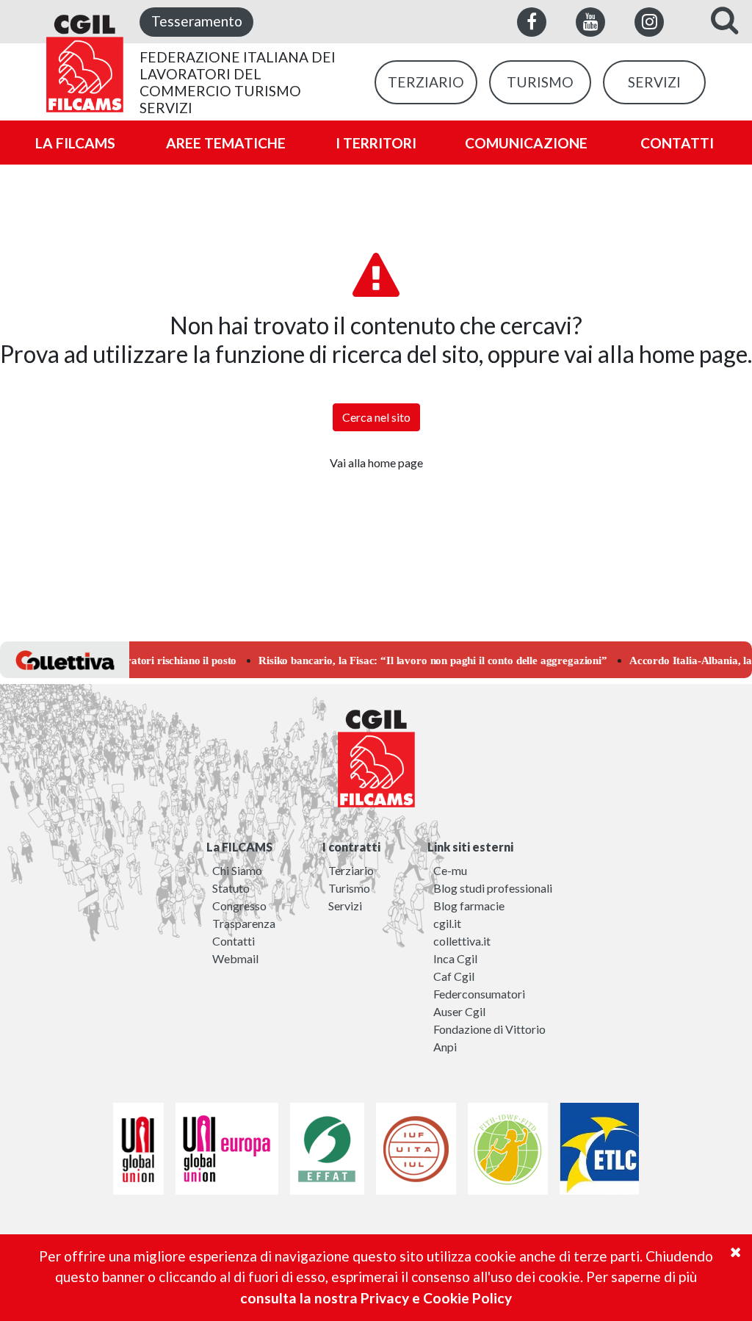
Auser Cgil (459, 1011)
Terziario (351, 870)
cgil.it (447, 923)
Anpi (445, 1047)
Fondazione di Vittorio (489, 1029)
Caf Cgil (453, 976)
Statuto (231, 888)
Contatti (233, 941)
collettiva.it (462, 941)
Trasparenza (243, 923)
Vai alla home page (376, 462)
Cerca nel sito (376, 417)
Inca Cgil (455, 958)
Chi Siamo (237, 870)
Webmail (235, 958)
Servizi (345, 906)
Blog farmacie (469, 906)
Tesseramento (196, 20)
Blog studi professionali (492, 888)
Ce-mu (450, 870)
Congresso (239, 906)
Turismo (349, 888)
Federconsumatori (479, 994)
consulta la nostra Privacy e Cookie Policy (376, 1297)
